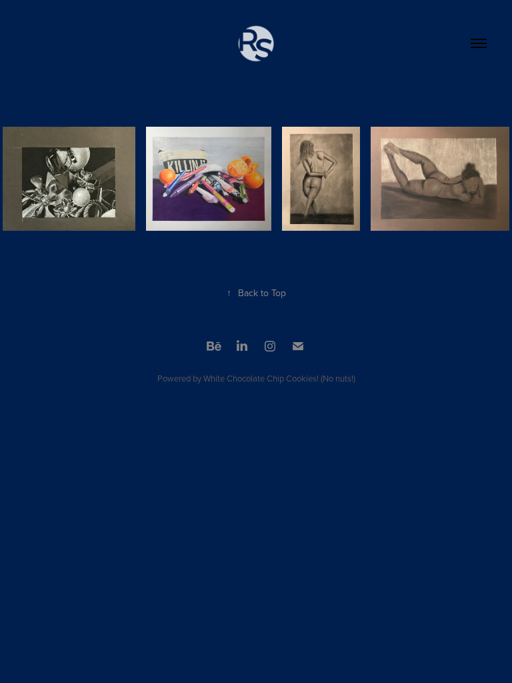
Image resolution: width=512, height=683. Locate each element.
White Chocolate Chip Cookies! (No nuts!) (279, 378)
